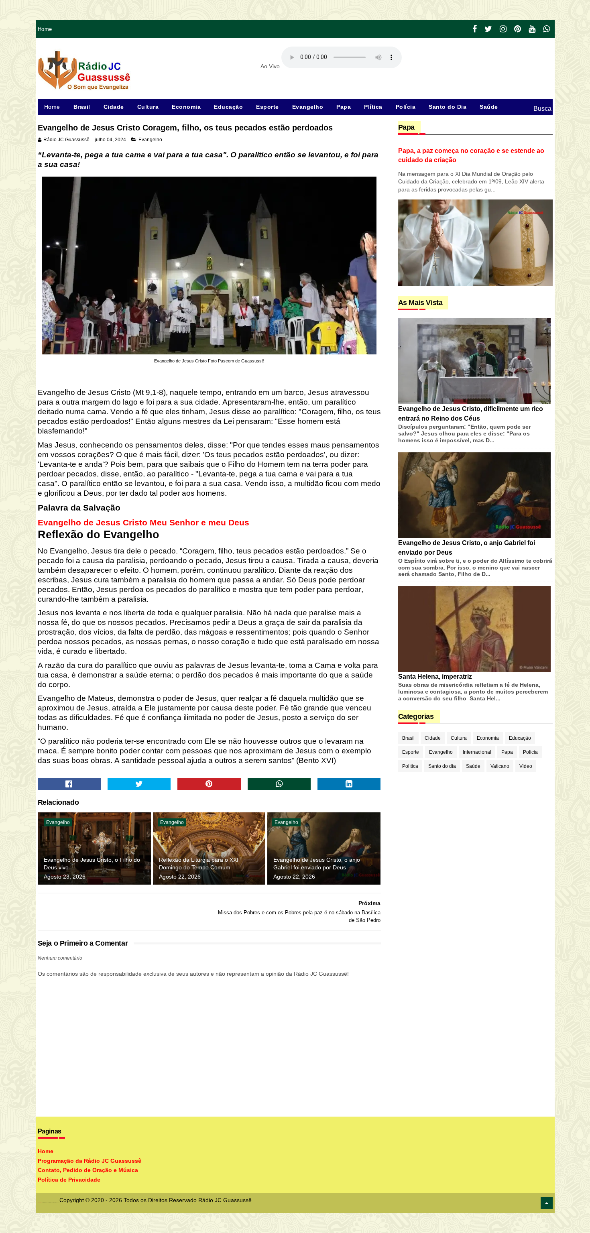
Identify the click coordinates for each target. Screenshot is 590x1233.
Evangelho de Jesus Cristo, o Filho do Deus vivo (92, 864)
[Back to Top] (547, 1203)
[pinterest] (517, 29)
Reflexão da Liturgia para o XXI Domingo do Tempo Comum (198, 864)
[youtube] (532, 29)
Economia (186, 107)
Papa (343, 107)
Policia (530, 752)
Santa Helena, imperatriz (435, 676)
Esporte (267, 107)
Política (410, 766)
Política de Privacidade (69, 1179)
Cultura (148, 107)
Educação (228, 107)
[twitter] (488, 29)
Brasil (81, 107)
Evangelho (307, 107)
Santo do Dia (447, 107)
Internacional (477, 752)
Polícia (406, 107)
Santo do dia (442, 766)
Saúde (489, 107)
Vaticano (499, 766)
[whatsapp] (546, 29)
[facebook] (475, 29)
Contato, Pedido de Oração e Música (88, 1170)
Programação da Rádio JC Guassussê (89, 1161)
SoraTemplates (40, 1202)
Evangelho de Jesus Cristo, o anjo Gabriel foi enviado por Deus (316, 864)
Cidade (114, 107)
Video (525, 766)
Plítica (373, 107)
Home (45, 29)
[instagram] (503, 29)
